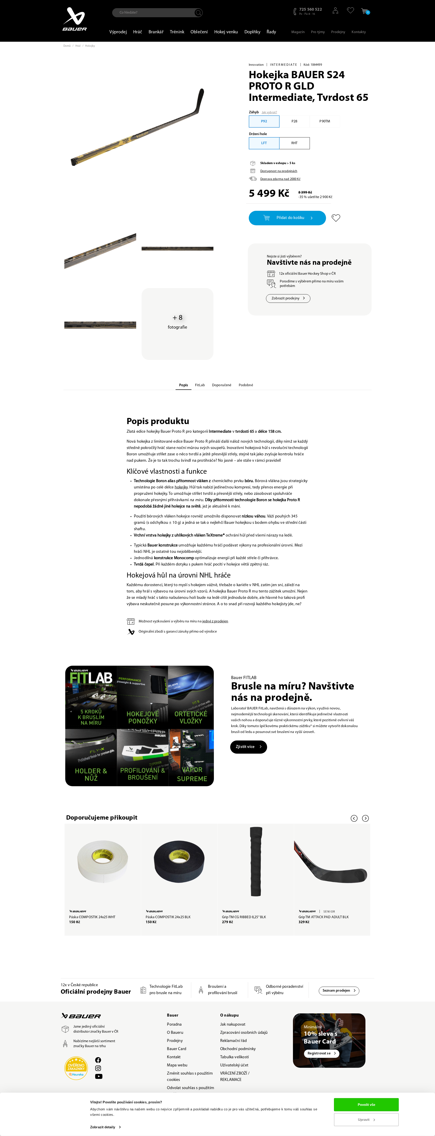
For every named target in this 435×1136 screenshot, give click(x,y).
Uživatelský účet (234, 1065)
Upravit (364, 1119)
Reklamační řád (233, 1041)
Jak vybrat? (269, 112)
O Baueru (175, 1033)
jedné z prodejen (215, 621)
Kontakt (174, 1057)
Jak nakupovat (232, 1025)
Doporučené (222, 385)
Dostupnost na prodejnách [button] (278, 171)
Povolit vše (366, 1105)
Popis (183, 385)
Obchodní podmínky (238, 1049)
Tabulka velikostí (234, 1057)
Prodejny (174, 1041)
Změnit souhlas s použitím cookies (190, 1077)
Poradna (174, 1025)
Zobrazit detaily (102, 1127)
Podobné (246, 385)
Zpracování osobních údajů (244, 1033)
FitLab (200, 385)
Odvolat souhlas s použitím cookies (190, 1091)
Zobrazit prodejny (286, 298)
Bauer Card (176, 1049)
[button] (348, 10)
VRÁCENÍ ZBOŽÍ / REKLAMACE (234, 1077)
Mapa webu (177, 1065)
